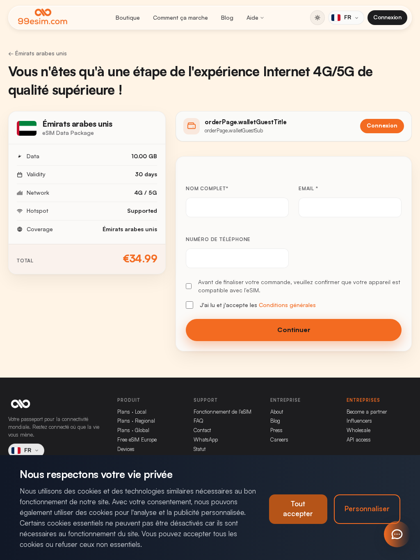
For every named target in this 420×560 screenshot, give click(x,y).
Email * (308, 188)
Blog (227, 17)
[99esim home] (42, 17)
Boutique (128, 17)
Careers (279, 440)
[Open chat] (397, 534)
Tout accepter (298, 509)
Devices (126, 449)
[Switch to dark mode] (317, 17)
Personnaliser (367, 509)
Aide (252, 17)
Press (276, 430)
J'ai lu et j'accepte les (258, 305)
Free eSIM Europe (137, 440)
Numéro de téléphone (218, 239)
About (276, 412)
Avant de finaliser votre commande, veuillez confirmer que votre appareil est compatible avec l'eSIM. (299, 286)
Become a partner (367, 412)
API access (359, 440)
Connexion (387, 17)
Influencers (359, 421)
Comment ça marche (180, 17)
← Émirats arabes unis (37, 53)
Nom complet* (207, 188)
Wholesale (358, 430)
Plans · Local (131, 412)
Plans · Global (133, 430)
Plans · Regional (136, 421)
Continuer (293, 330)
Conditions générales (287, 305)
